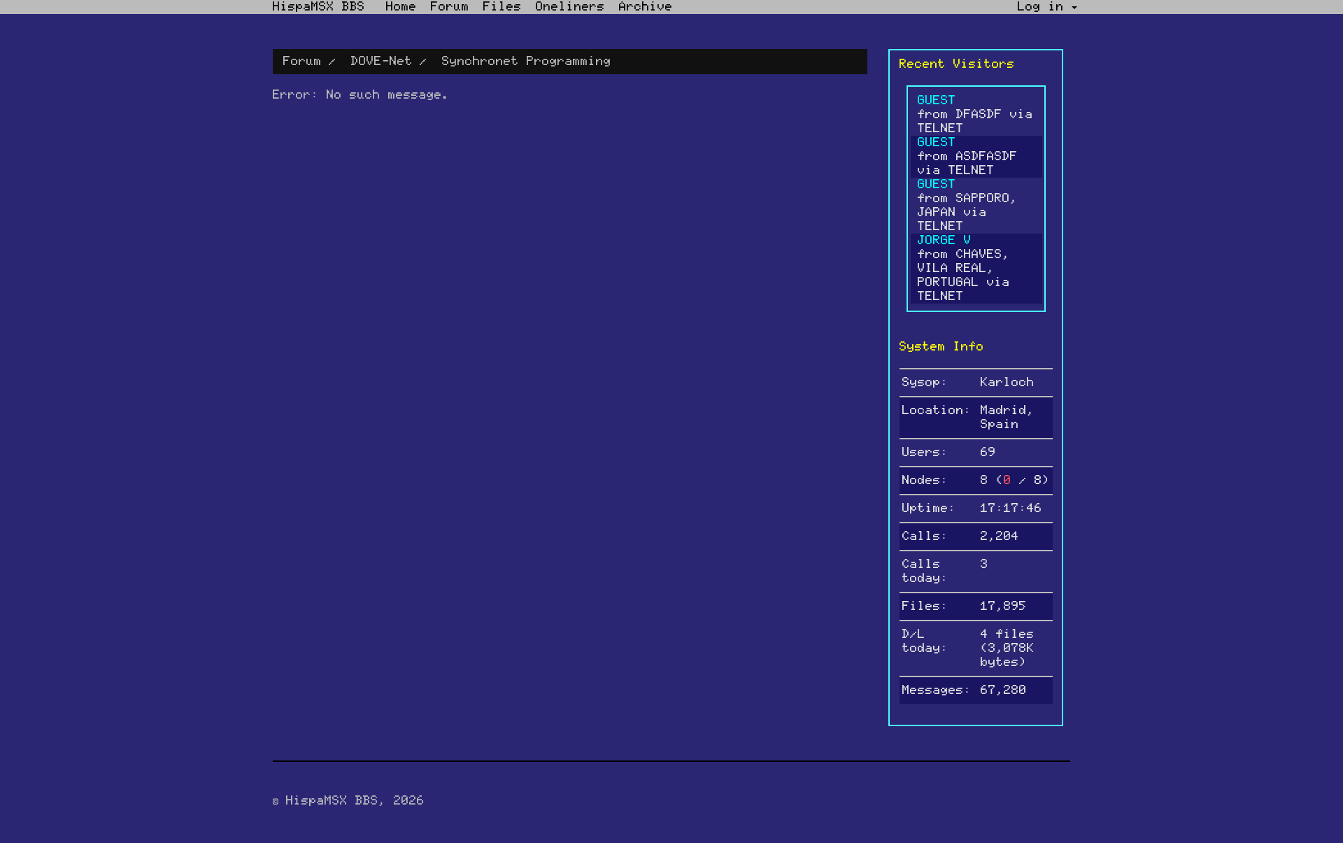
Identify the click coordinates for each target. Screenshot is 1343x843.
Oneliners (570, 7)
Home (401, 7)
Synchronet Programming (526, 61)
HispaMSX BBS (319, 7)
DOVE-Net (382, 61)
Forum (450, 7)
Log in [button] (1045, 7)
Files (502, 7)
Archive (646, 7)
